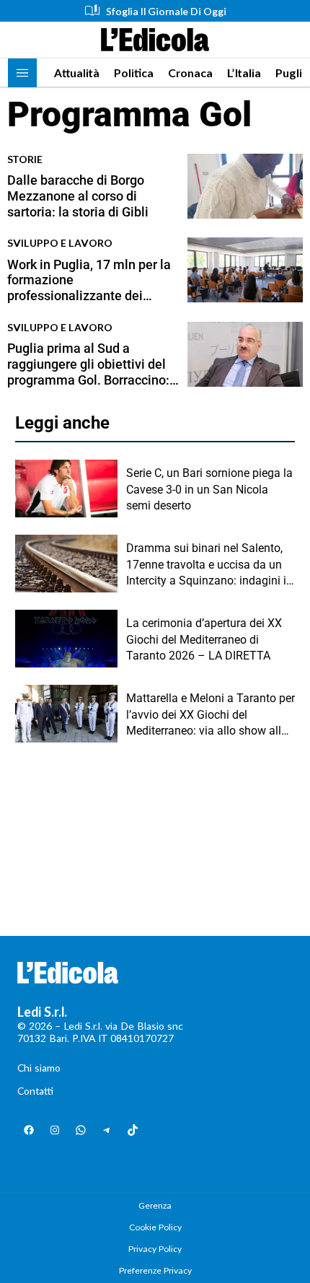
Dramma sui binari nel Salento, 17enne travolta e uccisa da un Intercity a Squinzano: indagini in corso (209, 565)
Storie (25, 159)
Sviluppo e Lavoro (59, 243)
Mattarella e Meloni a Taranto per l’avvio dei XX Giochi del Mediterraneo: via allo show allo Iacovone (210, 715)
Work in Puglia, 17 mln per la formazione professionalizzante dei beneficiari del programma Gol (89, 280)
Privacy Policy (155, 1248)
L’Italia (244, 72)
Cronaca (190, 72)
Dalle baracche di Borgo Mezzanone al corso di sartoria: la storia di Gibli (78, 195)
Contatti (35, 1091)
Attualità (76, 72)
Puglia (292, 72)
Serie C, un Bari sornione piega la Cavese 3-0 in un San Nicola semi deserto (209, 489)
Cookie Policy (155, 1227)
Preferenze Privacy (155, 1270)
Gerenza (155, 1205)
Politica (134, 72)
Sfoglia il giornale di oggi (166, 11)
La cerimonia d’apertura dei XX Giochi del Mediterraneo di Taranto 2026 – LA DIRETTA (204, 639)
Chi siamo (39, 1067)
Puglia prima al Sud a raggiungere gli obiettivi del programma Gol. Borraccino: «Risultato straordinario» (88, 364)
